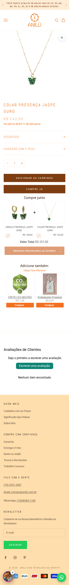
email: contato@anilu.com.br (20, 492)
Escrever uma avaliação (34, 366)
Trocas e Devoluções (15, 460)
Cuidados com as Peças (17, 410)
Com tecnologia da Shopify (43, 567)
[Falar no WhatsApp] (61, 577)
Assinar (15, 544)
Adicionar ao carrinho (34, 178)
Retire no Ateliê (12, 454)
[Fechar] (12, 572)
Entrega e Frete (12, 447)
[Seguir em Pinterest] (24, 557)
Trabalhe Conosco (14, 466)
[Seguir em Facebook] (5, 557)
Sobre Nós (9, 423)
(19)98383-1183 (26, 500)
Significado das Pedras (17, 417)
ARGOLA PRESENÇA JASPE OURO (19, 229)
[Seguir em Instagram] (15, 557)
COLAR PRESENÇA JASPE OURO (50, 229)
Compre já (34, 189)
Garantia (9, 441)
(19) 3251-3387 (13, 484)
